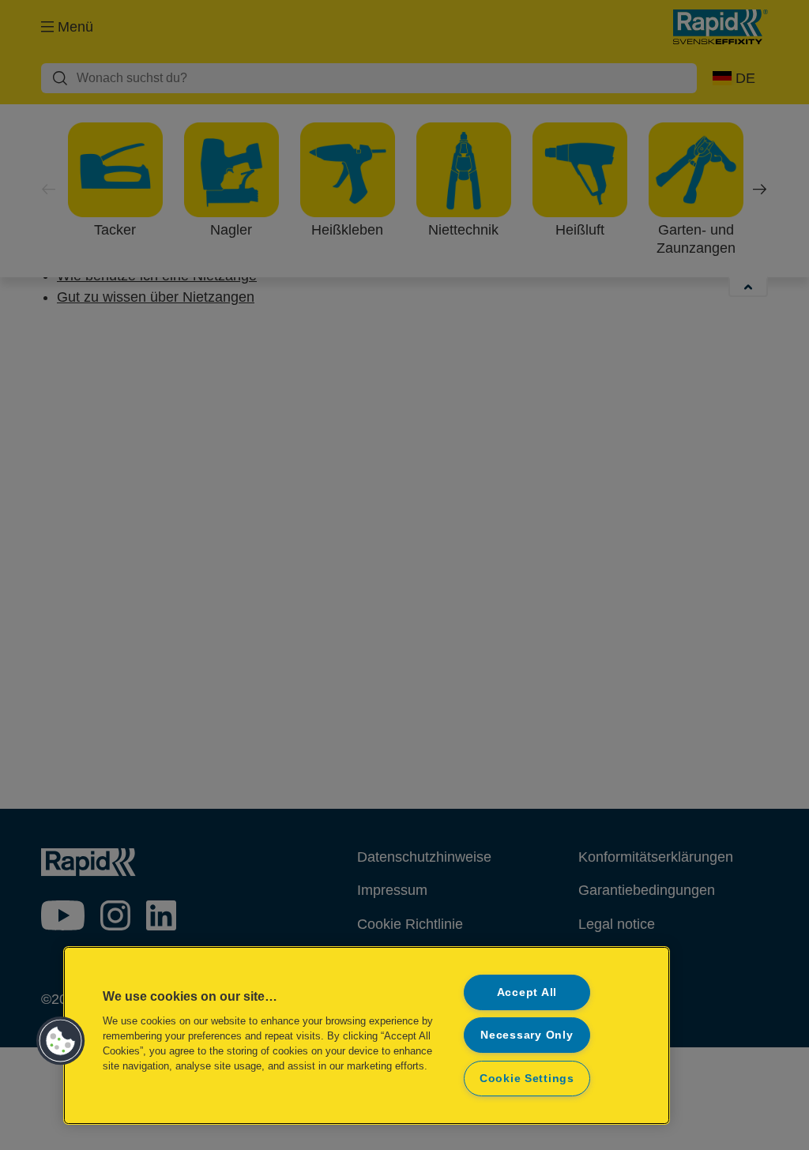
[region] (366, 1035)
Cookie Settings (527, 1078)
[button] (61, 1041)
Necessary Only (526, 1034)
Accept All (527, 992)
